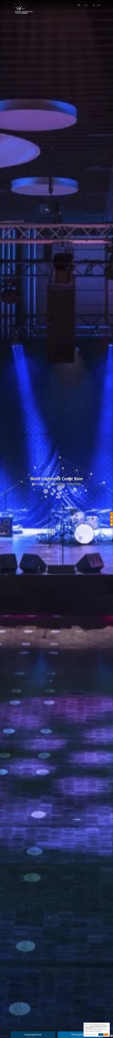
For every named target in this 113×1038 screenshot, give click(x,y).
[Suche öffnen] (79, 5)
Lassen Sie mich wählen (89, 1034)
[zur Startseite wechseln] (22, 8)
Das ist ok (106, 1034)
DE (86, 5)
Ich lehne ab (101, 1034)
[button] (111, 513)
